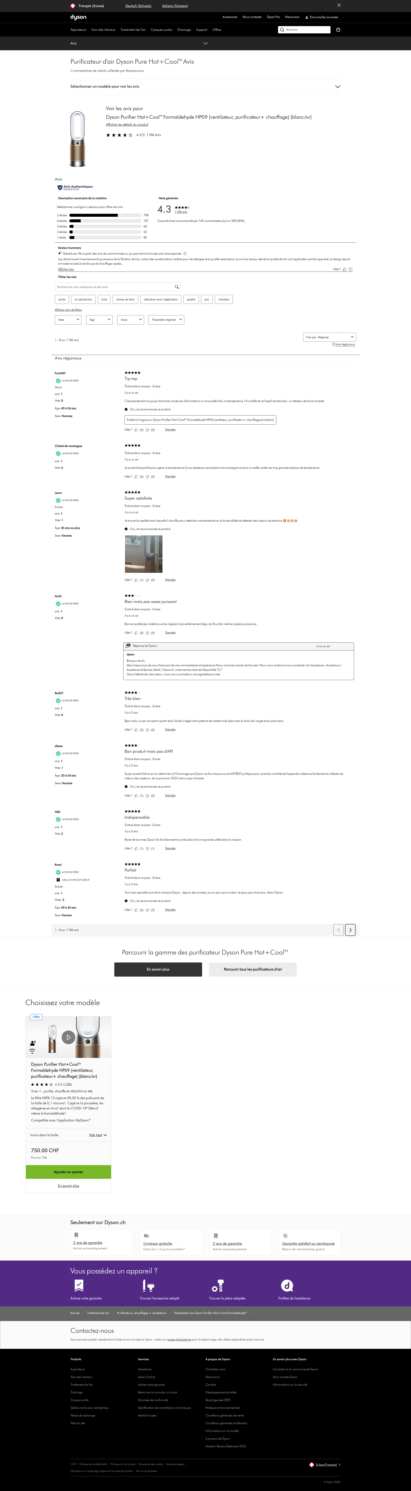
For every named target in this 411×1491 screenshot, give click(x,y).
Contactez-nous (216, 1369)
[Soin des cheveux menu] (117, 30)
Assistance (144, 1369)
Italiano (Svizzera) (175, 6)
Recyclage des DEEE (218, 1400)
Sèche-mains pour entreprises (90, 1408)
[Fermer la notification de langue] (339, 6)
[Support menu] (209, 30)
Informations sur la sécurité (290, 1385)
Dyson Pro (273, 17)
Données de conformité (153, 1400)
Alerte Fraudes (147, 1415)
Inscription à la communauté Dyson (295, 1369)
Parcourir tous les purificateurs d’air (253, 969)
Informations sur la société (222, 1431)
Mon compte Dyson (285, 1377)
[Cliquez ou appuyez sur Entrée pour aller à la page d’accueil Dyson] (78, 17)
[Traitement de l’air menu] (148, 30)
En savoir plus (158, 969)
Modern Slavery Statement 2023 (226, 1446)
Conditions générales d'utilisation (226, 1423)
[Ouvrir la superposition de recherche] (304, 29)
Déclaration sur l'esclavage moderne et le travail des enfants (102, 1471)
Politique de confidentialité (93, 1464)
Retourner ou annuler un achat (157, 1392)
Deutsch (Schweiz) (138, 6)
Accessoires (230, 17)
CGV (73, 1464)
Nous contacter (252, 17)
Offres (216, 30)
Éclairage (184, 30)
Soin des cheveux (103, 30)
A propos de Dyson (218, 1439)
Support (201, 30)
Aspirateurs (78, 30)
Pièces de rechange (83, 1415)
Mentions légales (175, 1464)
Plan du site (78, 1423)
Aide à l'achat (146, 1377)
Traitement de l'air (82, 1385)
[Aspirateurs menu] (88, 30)
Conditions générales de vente (225, 1415)
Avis (73, 43)
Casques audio (161, 30)
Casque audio (80, 1400)
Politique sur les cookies (123, 1464)
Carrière (211, 1385)
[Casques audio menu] (174, 30)
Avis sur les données (146, 1471)
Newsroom (292, 17)
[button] (205, 87)
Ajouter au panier (68, 1172)
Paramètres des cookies (151, 1464)
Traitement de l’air (133, 30)
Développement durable (221, 1392)
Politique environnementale (223, 1408)
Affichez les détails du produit (127, 125)
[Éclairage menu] (193, 30)
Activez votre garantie (151, 1385)
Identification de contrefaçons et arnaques (164, 1408)
